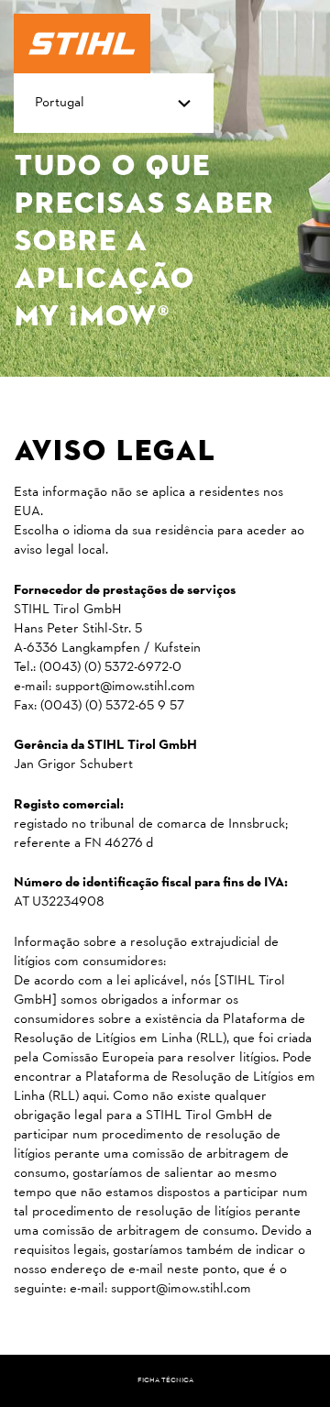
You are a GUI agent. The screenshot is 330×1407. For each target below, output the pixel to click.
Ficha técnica (165, 1380)
